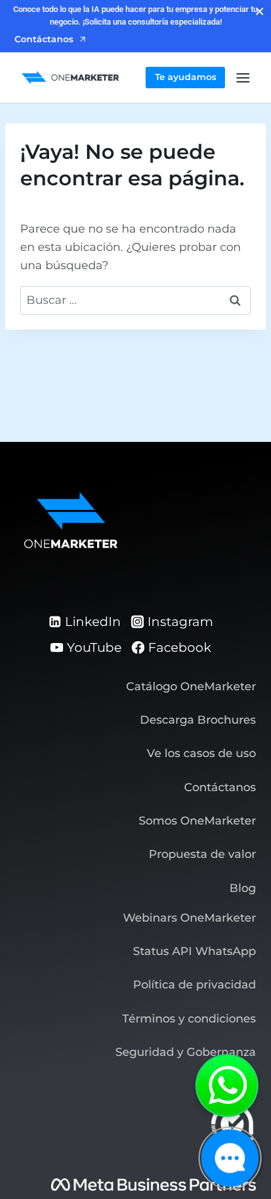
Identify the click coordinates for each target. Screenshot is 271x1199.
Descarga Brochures (198, 720)
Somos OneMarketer (197, 821)
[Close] (259, 11)
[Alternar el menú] (243, 78)
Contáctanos (220, 787)
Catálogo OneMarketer (191, 686)
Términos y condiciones (189, 1019)
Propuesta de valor (202, 854)
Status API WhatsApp (194, 951)
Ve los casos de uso (201, 753)
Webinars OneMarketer (189, 918)
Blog (242, 888)
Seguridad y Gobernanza (185, 1052)
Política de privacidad (194, 985)
